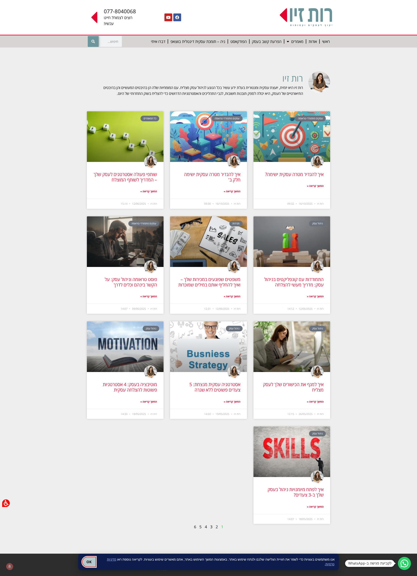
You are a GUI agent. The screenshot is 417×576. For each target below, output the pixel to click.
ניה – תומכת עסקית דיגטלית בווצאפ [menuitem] (197, 41)
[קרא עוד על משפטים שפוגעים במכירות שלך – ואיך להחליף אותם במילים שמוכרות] (208, 241)
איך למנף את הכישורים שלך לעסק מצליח (293, 387)
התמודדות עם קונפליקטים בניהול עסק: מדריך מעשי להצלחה (294, 282)
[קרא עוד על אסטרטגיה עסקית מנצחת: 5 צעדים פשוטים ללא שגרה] (208, 346)
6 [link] (195, 526)
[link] (177, 17)
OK (89, 562)
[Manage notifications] (9, 566)
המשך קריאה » (315, 186)
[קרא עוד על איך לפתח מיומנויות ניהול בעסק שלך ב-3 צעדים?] (291, 451)
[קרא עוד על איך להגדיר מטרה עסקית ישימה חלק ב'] (208, 136)
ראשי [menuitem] (326, 41)
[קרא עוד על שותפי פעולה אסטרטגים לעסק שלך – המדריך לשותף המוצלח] (125, 136)
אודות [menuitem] (313, 41)
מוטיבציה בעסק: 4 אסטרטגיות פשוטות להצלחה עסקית (130, 387)
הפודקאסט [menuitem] (238, 41)
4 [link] (206, 526)
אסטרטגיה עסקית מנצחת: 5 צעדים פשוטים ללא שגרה (214, 387)
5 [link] (200, 526)
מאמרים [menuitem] (297, 41)
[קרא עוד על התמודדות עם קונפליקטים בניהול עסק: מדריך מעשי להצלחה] (291, 241)
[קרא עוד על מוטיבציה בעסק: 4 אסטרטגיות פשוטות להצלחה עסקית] (125, 346)
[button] (404, 563)
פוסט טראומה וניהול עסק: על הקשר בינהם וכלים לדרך (131, 282)
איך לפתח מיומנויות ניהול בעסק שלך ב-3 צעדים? (296, 492)
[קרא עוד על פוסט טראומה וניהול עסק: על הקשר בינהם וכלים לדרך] (125, 241)
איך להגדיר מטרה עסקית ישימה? (294, 174)
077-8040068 (120, 11)
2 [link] (217, 526)
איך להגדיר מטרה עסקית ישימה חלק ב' (212, 177)
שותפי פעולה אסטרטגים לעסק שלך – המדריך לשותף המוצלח (125, 177)
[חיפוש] (93, 41)
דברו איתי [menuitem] (158, 41)
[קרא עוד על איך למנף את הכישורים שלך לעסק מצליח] (291, 346)
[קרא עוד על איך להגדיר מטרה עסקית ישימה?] (291, 136)
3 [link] (211, 526)
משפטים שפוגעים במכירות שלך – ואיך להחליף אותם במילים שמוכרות (209, 282)
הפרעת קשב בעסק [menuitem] (266, 41)
